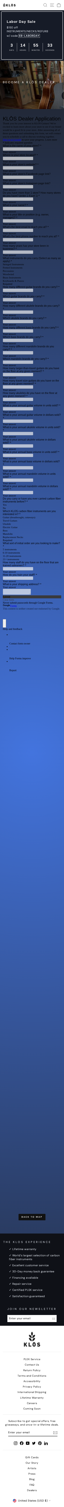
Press (32, 1473)
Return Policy (32, 1370)
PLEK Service (32, 1359)
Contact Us (32, 1364)
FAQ (32, 1485)
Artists (32, 1468)
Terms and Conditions (32, 1375)
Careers (32, 1403)
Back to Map (32, 1217)
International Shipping (32, 1392)
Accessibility (32, 1381)
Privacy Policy (32, 1386)
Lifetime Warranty (32, 1397)
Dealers (32, 1490)
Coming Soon (32, 1408)
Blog (32, 1479)
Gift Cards (32, 1457)
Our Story (32, 1463)
